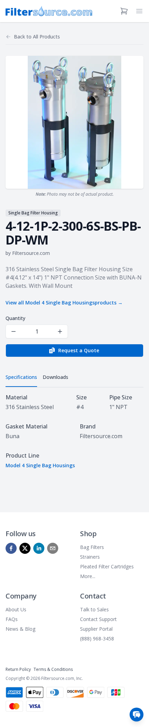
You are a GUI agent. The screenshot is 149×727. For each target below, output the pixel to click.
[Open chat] (136, 714)
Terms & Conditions (53, 669)
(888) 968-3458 (97, 638)
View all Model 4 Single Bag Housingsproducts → (64, 302)
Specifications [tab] (21, 377)
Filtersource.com (31, 253)
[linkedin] (38, 548)
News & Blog (20, 629)
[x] (24, 548)
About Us (16, 609)
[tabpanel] (74, 431)
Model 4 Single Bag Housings (40, 465)
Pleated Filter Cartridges (107, 566)
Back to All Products (37, 36)
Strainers (90, 556)
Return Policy (18, 669)
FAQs (12, 619)
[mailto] (52, 548)
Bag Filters (92, 547)
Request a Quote (78, 350)
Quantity (15, 318)
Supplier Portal (96, 629)
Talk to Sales (94, 609)
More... (87, 576)
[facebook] (11, 548)
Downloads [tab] (55, 377)
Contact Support (98, 619)
